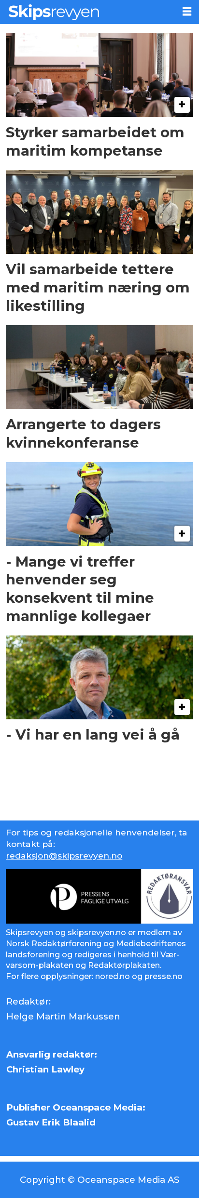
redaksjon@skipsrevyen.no (64, 855)
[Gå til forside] (87, 12)
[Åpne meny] (187, 11)
